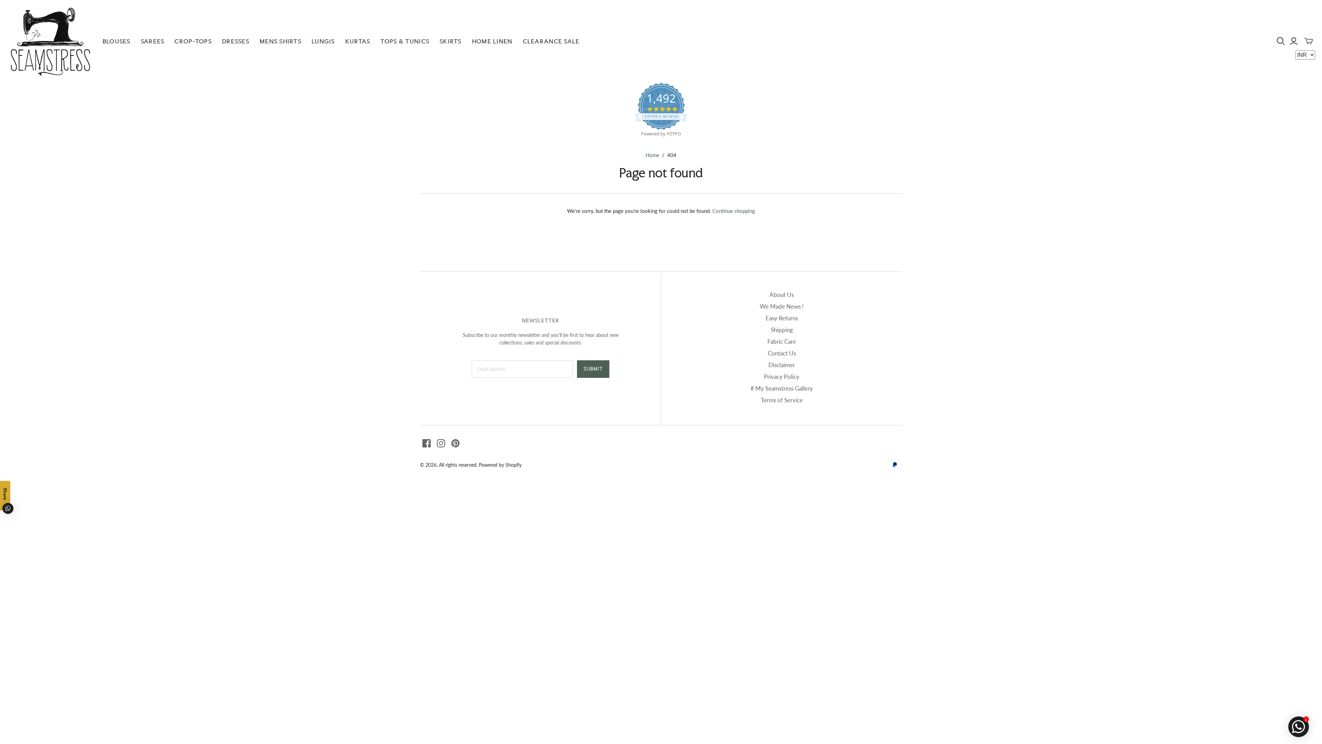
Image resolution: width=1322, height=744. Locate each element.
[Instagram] (441, 443)
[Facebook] (426, 443)
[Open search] (1281, 41)
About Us (781, 294)
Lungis (323, 41)
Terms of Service (782, 400)
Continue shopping (733, 211)
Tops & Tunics (404, 41)
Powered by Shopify (500, 465)
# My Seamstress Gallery (782, 388)
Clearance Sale (551, 41)
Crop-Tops (193, 41)
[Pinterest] (455, 443)
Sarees (153, 41)
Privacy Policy (781, 376)
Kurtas (357, 41)
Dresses (235, 41)
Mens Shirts (280, 41)
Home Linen (492, 41)
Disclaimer (781, 365)
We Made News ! (782, 306)
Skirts (451, 41)
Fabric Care (781, 341)
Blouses (116, 41)
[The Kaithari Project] (50, 41)
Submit (593, 369)
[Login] (1293, 41)
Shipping (782, 329)
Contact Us (782, 353)
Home (652, 155)
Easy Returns (782, 318)
